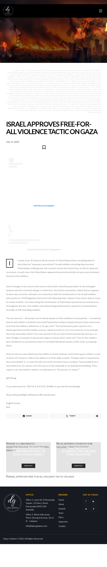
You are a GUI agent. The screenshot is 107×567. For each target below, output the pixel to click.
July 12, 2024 (78, 459)
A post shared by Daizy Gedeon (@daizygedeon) (44, 249)
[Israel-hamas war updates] (97, 416)
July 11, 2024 (28, 459)
